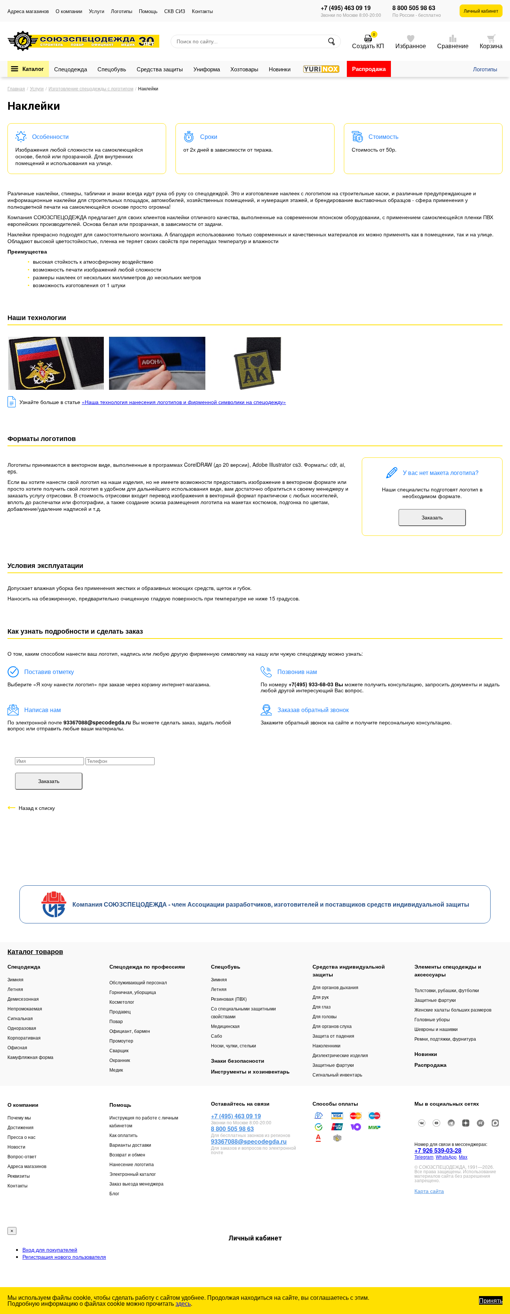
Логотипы (121, 11)
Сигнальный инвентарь (337, 1074)
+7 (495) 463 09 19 (346, 8)
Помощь (148, 11)
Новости (16, 1146)
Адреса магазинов (28, 11)
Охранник (119, 1060)
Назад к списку (37, 808)
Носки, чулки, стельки (233, 1045)
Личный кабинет (481, 10)
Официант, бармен (129, 1031)
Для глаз (321, 1006)
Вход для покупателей (49, 1249)
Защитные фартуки (333, 1065)
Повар (116, 1021)
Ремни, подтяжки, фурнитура (445, 1038)
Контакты (202, 11)
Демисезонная (23, 998)
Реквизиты (18, 1175)
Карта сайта (429, 1190)
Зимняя (15, 979)
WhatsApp (446, 1156)
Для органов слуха (332, 1026)
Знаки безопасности (237, 1060)
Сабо (216, 1035)
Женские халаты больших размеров (452, 1009)
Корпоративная (24, 1037)
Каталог (33, 69)
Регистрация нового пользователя (64, 1256)
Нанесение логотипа (131, 1164)
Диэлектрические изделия (340, 1055)
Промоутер (121, 1040)
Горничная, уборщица (132, 992)
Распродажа (369, 69)
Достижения (20, 1127)
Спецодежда (70, 69)
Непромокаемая (24, 1008)
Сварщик (118, 1050)
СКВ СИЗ (174, 11)
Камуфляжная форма (30, 1057)
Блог (114, 1193)
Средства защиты (160, 69)
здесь (183, 1303)
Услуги (96, 11)
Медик (116, 1069)
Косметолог (121, 1001)
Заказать (432, 518)
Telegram (423, 1156)
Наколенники (326, 1045)
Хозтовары (244, 69)
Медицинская (225, 1026)
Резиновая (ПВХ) (229, 998)
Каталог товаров (35, 951)
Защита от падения (333, 1035)
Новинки (279, 69)
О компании (69, 11)
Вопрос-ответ (22, 1156)
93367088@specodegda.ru (249, 1141)
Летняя (15, 989)
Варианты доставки (130, 1144)
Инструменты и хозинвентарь (250, 1071)
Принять (491, 1300)
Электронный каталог (132, 1174)
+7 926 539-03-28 (437, 1150)
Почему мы (19, 1117)
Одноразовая (21, 1028)
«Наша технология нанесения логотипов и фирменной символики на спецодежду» (184, 402)
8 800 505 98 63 (413, 8)
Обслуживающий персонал (138, 982)
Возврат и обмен (127, 1154)
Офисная (17, 1047)
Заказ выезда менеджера (136, 1183)
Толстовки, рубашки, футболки (446, 990)
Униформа (206, 69)
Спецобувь (111, 69)
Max (463, 1156)
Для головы (324, 1016)
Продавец (120, 1011)
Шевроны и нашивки (436, 1029)
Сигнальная (20, 1018)
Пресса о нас (21, 1137)
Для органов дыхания (335, 987)
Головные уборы (432, 1019)
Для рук (320, 997)
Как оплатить (123, 1135)
